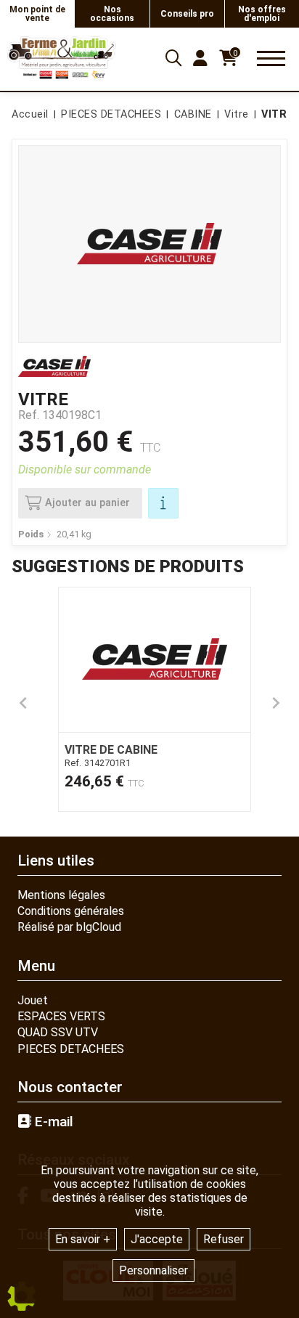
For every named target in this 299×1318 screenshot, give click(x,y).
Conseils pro (187, 14)
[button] (275, 115)
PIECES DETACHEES (70, 1049)
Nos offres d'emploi (262, 13)
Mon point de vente (37, 13)
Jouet (32, 1000)
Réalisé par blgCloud (69, 927)
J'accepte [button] (157, 1239)
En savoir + (82, 1239)
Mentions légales (61, 895)
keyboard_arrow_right (275, 703)
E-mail (52, 1122)
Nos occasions (112, 13)
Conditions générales (70, 911)
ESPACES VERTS (61, 1016)
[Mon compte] (200, 58)
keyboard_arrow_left (23, 703)
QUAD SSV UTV (57, 1032)
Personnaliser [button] (153, 1270)
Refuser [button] (223, 1239)
